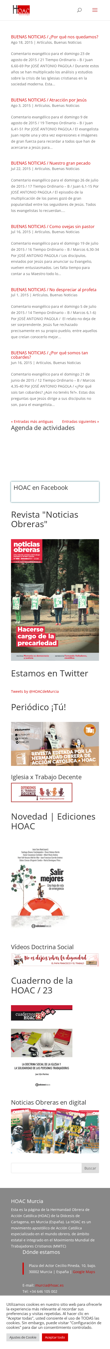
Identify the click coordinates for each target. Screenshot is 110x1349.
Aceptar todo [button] (55, 1337)
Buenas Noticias (68, 42)
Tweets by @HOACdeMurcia (35, 691)
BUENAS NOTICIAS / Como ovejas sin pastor (53, 226)
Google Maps (84, 1271)
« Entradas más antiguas (32, 421)
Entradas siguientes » (80, 421)
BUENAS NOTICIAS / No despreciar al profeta (53, 289)
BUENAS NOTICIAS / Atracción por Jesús (49, 100)
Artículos (44, 42)
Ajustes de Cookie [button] (22, 1337)
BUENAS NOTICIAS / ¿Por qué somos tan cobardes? (49, 355)
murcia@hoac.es (49, 1285)
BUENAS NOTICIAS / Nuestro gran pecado (51, 163)
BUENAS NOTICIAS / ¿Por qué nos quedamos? (54, 37)
